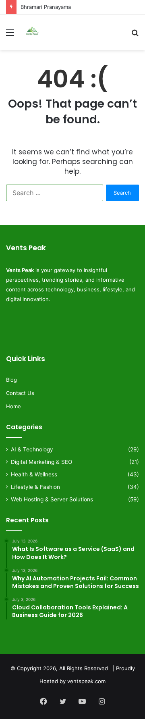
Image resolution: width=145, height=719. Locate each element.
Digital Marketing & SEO (41, 462)
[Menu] (10, 35)
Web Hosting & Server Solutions (52, 499)
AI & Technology (32, 449)
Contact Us (20, 393)
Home (13, 406)
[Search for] (135, 35)
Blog (11, 379)
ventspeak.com (86, 681)
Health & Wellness (34, 474)
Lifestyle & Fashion (35, 487)
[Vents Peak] (32, 32)
